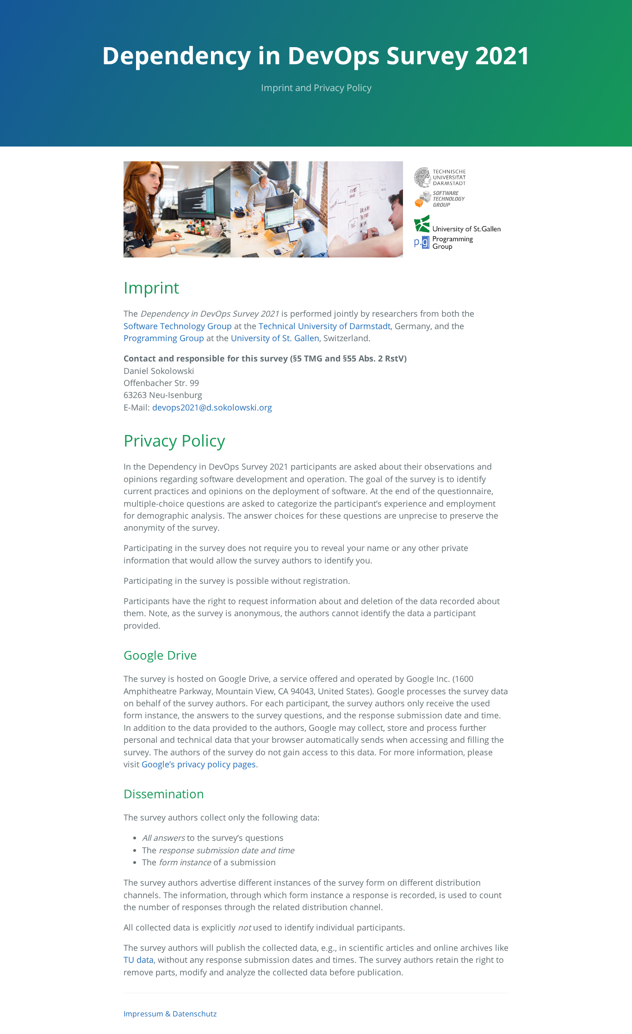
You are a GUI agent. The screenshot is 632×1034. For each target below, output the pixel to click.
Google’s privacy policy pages (199, 764)
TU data (139, 959)
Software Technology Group (178, 325)
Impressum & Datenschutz (170, 1014)
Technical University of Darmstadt (324, 325)
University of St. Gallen (275, 337)
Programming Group (164, 337)
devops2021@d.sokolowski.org (212, 407)
